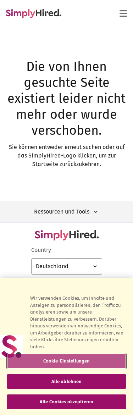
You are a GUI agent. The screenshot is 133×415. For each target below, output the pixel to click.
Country (41, 250)
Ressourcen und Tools (61, 211)
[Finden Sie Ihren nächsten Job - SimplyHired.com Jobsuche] (33, 13)
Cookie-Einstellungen (66, 361)
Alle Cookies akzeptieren (66, 401)
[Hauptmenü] (123, 13)
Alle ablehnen (66, 381)
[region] (66, 346)
